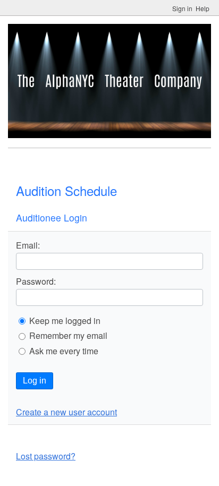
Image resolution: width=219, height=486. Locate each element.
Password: (36, 281)
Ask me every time (63, 351)
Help (202, 8)
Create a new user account (66, 412)
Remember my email (68, 335)
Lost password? (45, 456)
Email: (28, 245)
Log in (34, 380)
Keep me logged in (64, 321)
